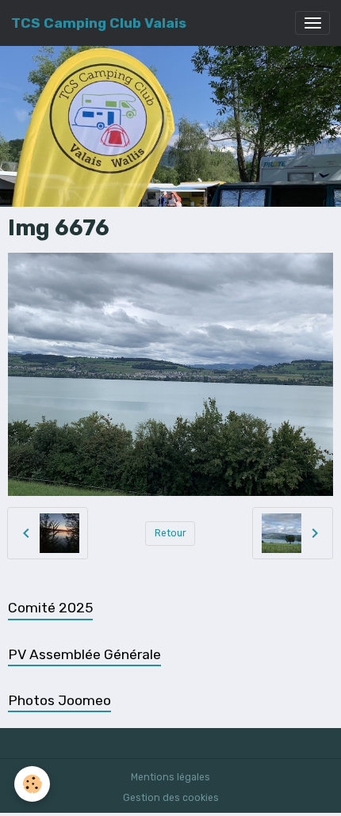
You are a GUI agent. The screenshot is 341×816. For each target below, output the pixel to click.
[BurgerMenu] (312, 23)
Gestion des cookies (171, 797)
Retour (170, 533)
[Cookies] (32, 784)
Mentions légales (170, 777)
